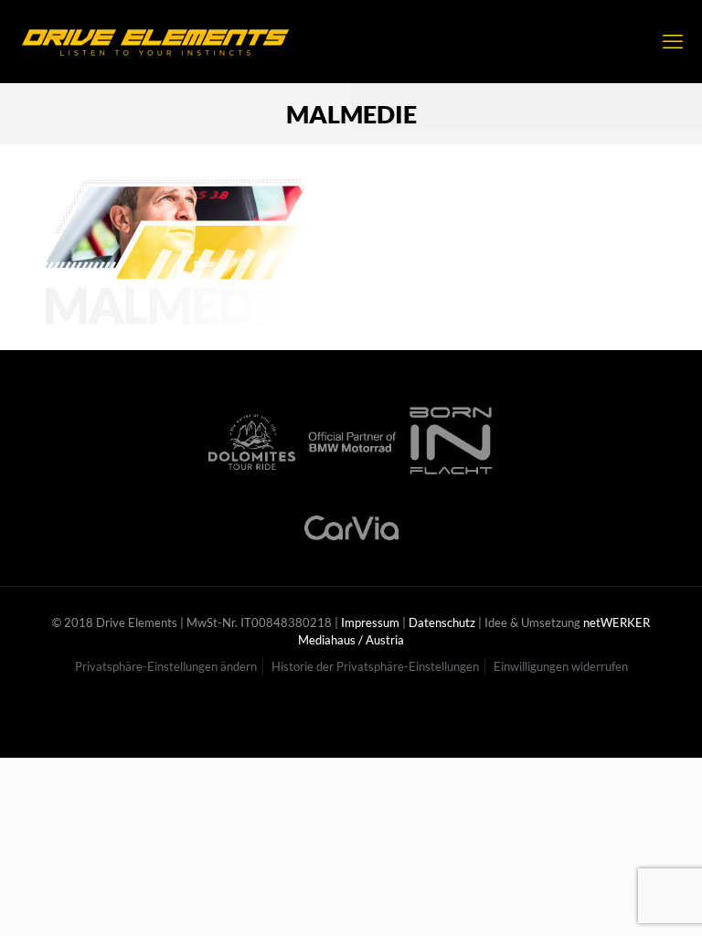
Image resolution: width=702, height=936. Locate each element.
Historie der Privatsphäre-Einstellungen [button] (375, 666)
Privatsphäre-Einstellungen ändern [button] (166, 666)
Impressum (370, 622)
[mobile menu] (672, 41)
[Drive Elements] (155, 41)
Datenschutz (442, 622)
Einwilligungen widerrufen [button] (561, 666)
